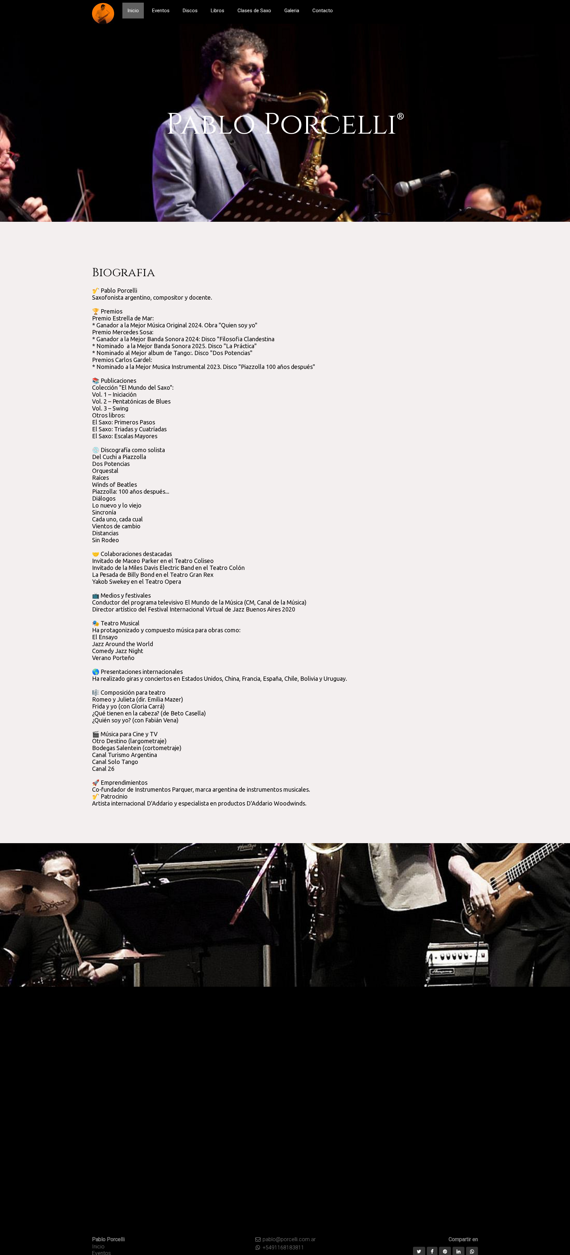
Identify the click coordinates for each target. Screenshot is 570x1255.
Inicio (98, 1246)
